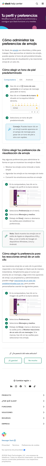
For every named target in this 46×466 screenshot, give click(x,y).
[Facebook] (21, 387)
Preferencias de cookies (30, 445)
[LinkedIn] (11, 387)
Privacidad (6, 445)
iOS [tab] (20, 80)
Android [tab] (29, 80)
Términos (15, 445)
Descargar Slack (7, 440)
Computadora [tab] (10, 80)
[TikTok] (35, 387)
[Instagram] (16, 387)
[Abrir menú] (43, 4)
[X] (25, 387)
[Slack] (21, 435)
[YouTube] (30, 387)
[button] (13, 360)
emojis (15, 50)
